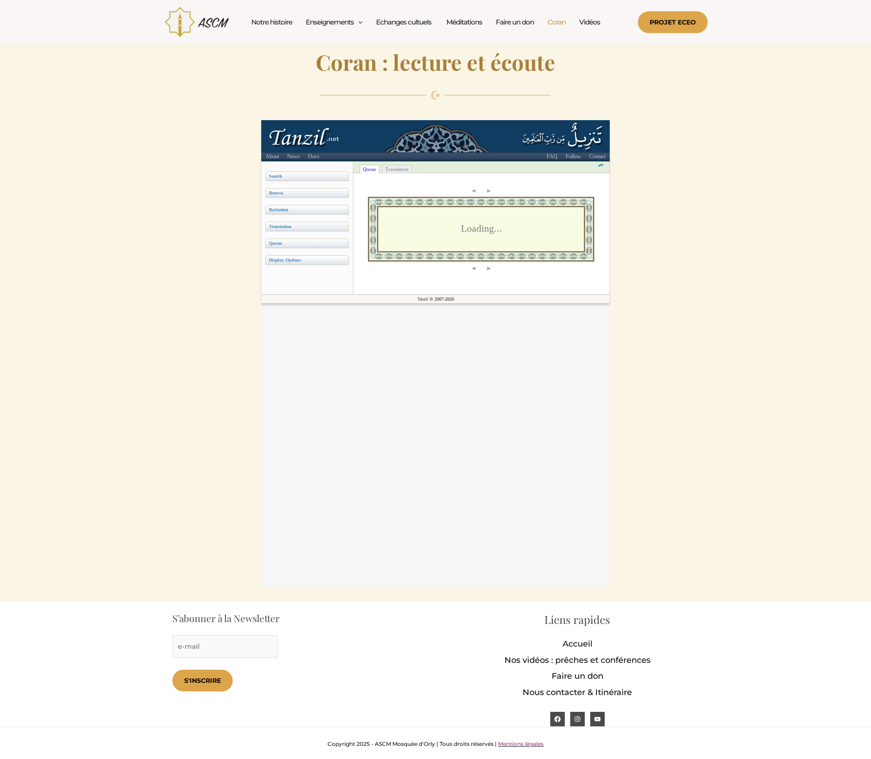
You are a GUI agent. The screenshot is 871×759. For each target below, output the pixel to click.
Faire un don (515, 22)
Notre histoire (271, 22)
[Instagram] (577, 719)
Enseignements (330, 22)
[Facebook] (557, 719)
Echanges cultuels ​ (404, 22)
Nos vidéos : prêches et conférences (577, 660)
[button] (358, 22)
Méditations (464, 22)
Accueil (577, 644)
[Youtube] (597, 719)
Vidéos (589, 22)
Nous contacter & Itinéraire (577, 692)
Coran (557, 22)
